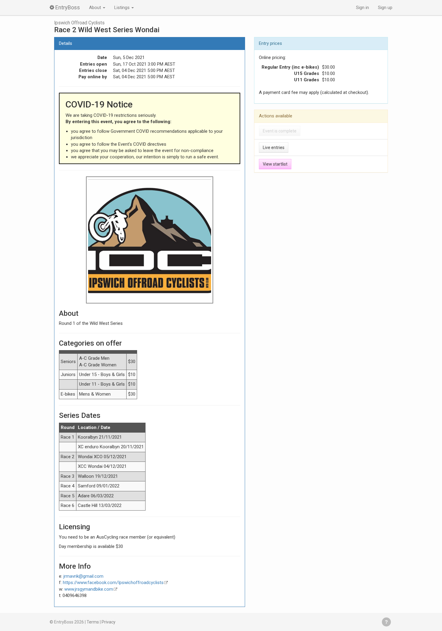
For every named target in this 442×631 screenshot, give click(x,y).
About (95, 7)
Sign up (385, 7)
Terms (93, 622)
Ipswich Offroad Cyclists (79, 23)
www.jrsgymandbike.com (88, 589)
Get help (386, 621)
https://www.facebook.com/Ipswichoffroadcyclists (113, 582)
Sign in (362, 7)
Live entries (273, 147)
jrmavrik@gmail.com (83, 576)
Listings (122, 7)
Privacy (108, 622)
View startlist (275, 164)
